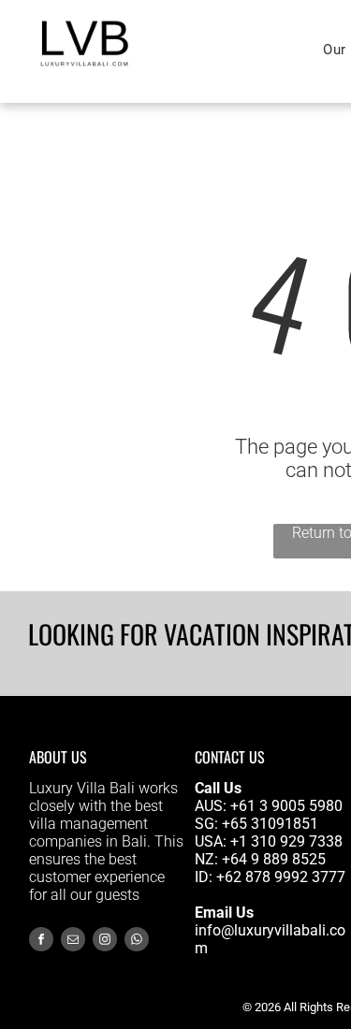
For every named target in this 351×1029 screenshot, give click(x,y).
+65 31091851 (270, 824)
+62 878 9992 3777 (280, 877)
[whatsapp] (136, 941)
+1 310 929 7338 (286, 841)
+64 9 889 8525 (274, 859)
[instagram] (105, 941)
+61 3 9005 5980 (286, 806)
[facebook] (41, 941)
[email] (73, 941)
